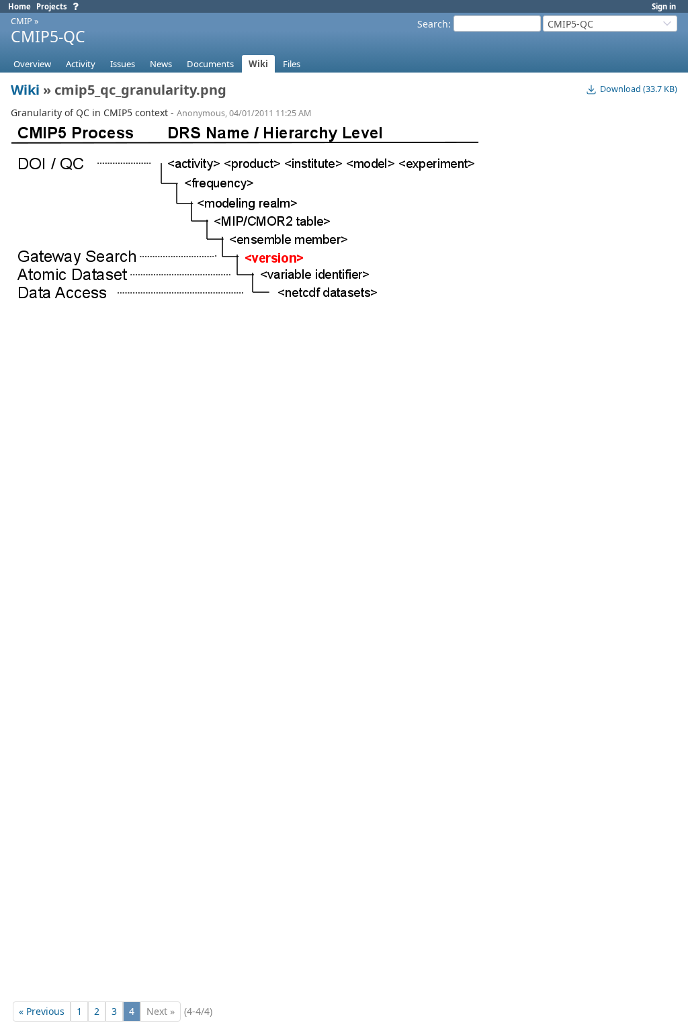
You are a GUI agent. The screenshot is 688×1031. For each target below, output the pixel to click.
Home (19, 6)
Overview (32, 64)
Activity (80, 64)
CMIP (21, 21)
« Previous (41, 1011)
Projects (51, 6)
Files (291, 64)
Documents (210, 64)
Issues (122, 64)
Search (432, 23)
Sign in (664, 6)
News (161, 64)
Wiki (258, 64)
